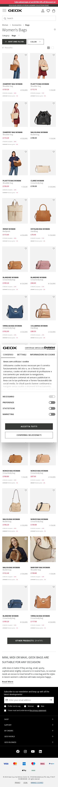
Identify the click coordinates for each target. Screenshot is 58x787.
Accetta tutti (29, 426)
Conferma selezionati (29, 435)
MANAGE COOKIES (37, 783)
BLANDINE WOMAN (10, 277)
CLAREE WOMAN (37, 181)
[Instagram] (25, 752)
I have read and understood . (27, 710)
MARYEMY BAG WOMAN (40, 567)
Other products (29, 640)
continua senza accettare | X (40, 347)
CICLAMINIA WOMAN (39, 326)
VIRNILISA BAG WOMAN (12, 326)
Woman (31, 706)
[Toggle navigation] (4, 10)
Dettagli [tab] (21, 354)
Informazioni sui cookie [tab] (42, 354)
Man (42, 706)
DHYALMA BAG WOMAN (40, 229)
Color (33, 42)
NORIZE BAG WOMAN (11, 471)
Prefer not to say (14, 706)
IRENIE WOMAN (9, 229)
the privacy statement (38, 710)
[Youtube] (33, 752)
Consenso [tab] (8, 354)
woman (5, 25)
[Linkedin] (40, 752)
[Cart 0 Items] (54, 12)
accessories (16, 25)
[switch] (52, 402)
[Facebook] (18, 752)
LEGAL (25, 783)
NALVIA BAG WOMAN (39, 132)
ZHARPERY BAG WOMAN (12, 84)
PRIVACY (17, 783)
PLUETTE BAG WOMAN (40, 84)
